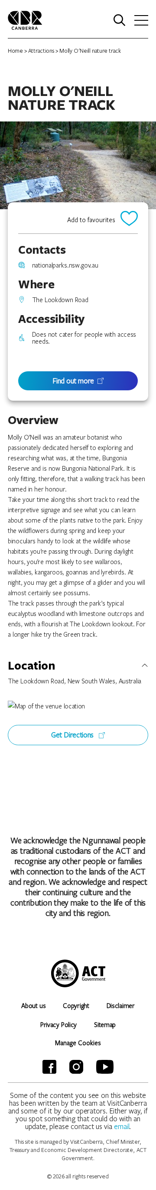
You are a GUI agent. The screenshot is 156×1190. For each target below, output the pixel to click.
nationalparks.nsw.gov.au (65, 265)
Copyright (76, 1005)
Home (15, 50)
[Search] (120, 20)
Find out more (73, 381)
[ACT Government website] (78, 973)
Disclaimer (121, 1005)
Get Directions (73, 735)
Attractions (41, 50)
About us (33, 1005)
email (122, 1126)
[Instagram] (76, 1067)
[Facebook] (49, 1067)
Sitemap (105, 1024)
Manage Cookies (78, 1042)
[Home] (25, 19)
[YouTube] (105, 1067)
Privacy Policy (58, 1024)
